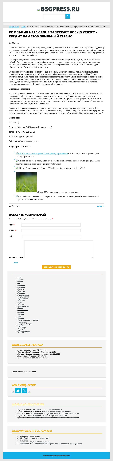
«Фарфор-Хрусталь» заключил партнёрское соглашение (55, 417)
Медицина (21, 293)
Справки (21, 318)
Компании (21, 287)
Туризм (20, 330)
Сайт (11, 236)
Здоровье (21, 285)
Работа (20, 308)
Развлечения (23, 310)
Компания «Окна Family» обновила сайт (50, 416)
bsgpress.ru (60, 9)
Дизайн (20, 281)
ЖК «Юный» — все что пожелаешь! (47, 410)
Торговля (21, 326)
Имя (11, 225)
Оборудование (23, 297)
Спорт (20, 316)
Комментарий (16, 257)
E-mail (12, 230)
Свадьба (21, 314)
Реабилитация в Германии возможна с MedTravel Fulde (55, 414)
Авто (23, 26)
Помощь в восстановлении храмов (56, 412)
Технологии (22, 322)
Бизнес (20, 280)
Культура (21, 291)
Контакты (24, 440)
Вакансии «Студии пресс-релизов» (35, 442)
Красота (21, 289)
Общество (21, 301)
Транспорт (22, 328)
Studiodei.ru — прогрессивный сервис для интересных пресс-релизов (51, 444)
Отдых (20, 303)
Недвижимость (23, 295)
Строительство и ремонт (28, 320)
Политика (21, 305)
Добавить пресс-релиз (30, 436)
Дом (19, 283)
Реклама (21, 312)
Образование (23, 299)
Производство (23, 307)
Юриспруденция (24, 332)
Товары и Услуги (25, 324)
